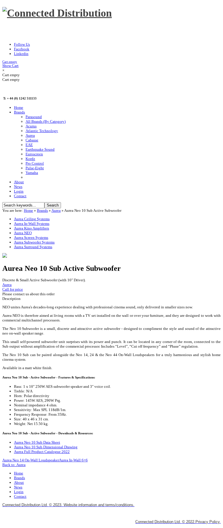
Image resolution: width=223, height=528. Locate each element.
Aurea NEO (23, 233)
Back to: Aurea (14, 465)
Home (28, 210)
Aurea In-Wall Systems (31, 223)
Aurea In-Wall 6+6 (73, 460)
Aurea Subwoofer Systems (34, 242)
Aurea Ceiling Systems (32, 219)
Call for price (12, 289)
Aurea (56, 210)
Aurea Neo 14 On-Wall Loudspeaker (30, 460)
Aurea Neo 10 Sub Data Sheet (37, 442)
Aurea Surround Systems (33, 247)
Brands (42, 210)
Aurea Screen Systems (31, 237)
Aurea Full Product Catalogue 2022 (42, 451)
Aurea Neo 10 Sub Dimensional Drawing (46, 447)
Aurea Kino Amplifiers (31, 228)
